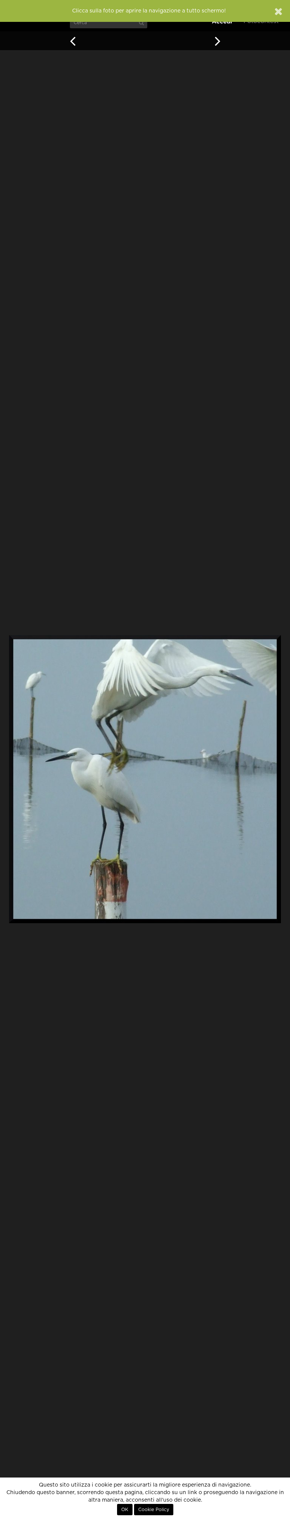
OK (124, 1509)
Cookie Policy (153, 1509)
